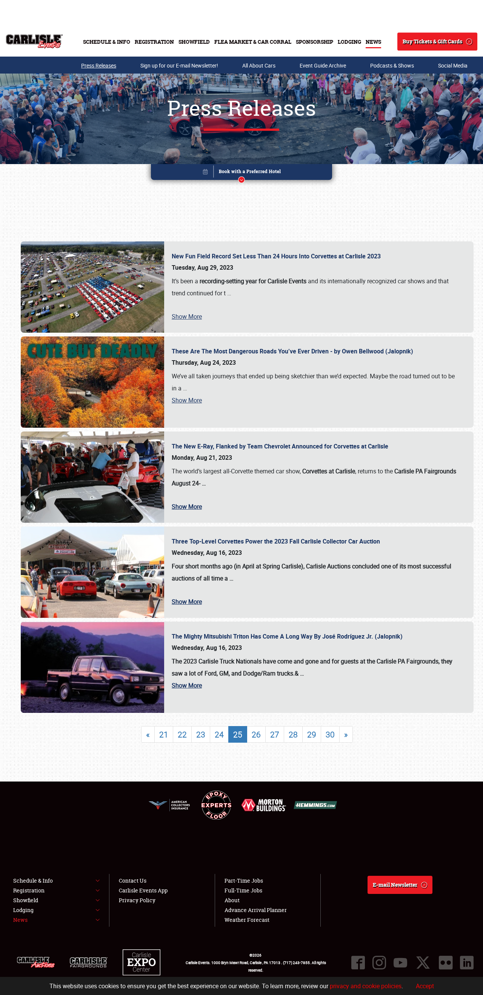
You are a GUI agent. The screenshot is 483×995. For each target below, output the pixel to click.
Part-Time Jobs (244, 880)
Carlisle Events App (143, 890)
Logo (34, 41)
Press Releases (98, 65)
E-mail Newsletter (395, 884)
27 (274, 734)
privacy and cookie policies (365, 986)
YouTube (400, 962)
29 (311, 734)
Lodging (349, 41)
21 (163, 734)
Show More (187, 316)
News (373, 41)
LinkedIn (467, 962)
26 (256, 734)
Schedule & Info (106, 41)
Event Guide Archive (323, 65)
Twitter (423, 962)
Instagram (379, 962)
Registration (154, 41)
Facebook (358, 962)
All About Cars (258, 65)
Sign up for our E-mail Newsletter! (179, 65)
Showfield (194, 41)
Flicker (445, 962)
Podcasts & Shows (392, 65)
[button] (241, 173)
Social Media (453, 65)
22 (182, 734)
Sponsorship (314, 41)
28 (293, 734)
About (232, 900)
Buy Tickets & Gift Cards (432, 41)
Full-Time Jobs (243, 890)
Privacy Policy (137, 900)
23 (200, 734)
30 (330, 734)
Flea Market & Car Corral (252, 41)
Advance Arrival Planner (256, 910)
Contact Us (132, 880)
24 (219, 734)
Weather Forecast (247, 919)
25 (237, 734)
